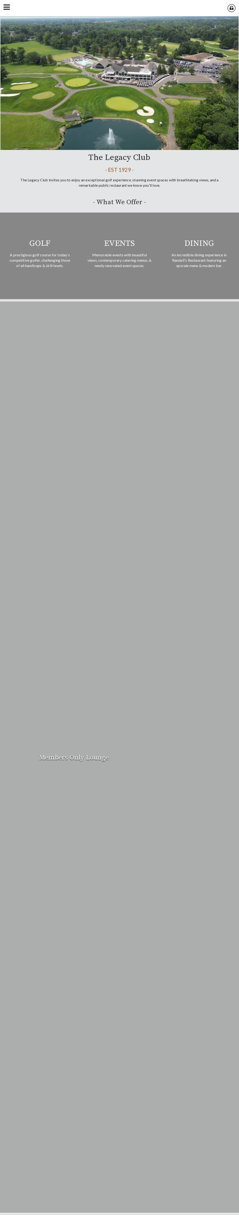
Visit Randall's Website (185, 765)
